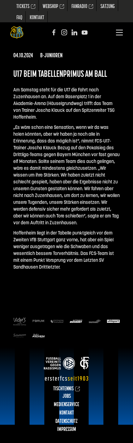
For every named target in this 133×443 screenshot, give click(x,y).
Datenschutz (66, 421)
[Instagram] (64, 32)
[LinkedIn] (74, 32)
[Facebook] (54, 32)
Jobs (66, 396)
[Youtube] (85, 32)
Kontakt (37, 18)
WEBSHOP (50, 7)
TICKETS (22, 7)
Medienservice (66, 405)
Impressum (66, 429)
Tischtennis (63, 389)
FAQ (19, 18)
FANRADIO (79, 7)
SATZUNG (108, 7)
